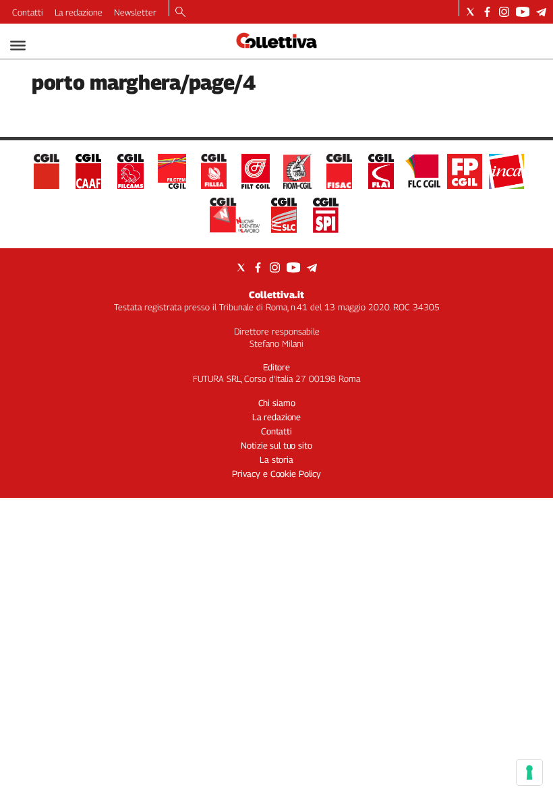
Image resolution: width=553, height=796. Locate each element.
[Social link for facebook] (487, 12)
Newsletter (135, 12)
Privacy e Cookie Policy (276, 473)
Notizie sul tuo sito (276, 445)
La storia (276, 459)
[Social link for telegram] (541, 12)
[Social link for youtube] (522, 12)
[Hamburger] (18, 45)
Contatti (27, 12)
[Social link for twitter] (470, 12)
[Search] (180, 13)
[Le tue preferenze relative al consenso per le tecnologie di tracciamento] (529, 772)
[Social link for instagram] (504, 12)
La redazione (79, 12)
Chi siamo (276, 402)
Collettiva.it (276, 294)
